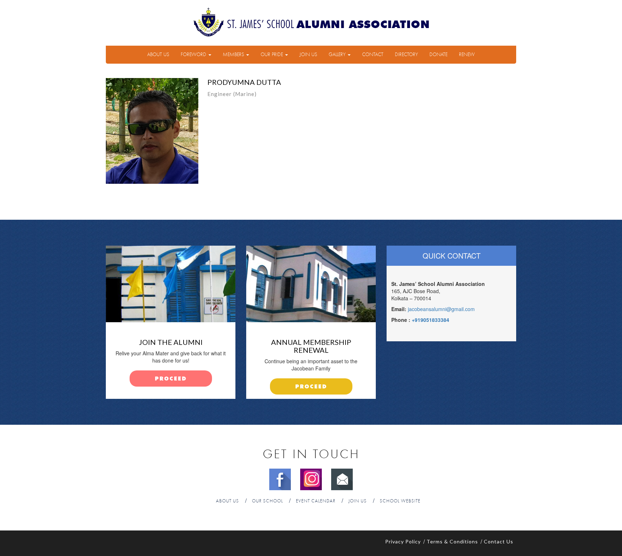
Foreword (194, 54)
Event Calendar (315, 501)
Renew (467, 54)
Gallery (338, 54)
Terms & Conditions (452, 541)
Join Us (308, 54)
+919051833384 (430, 319)
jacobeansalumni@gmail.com (441, 309)
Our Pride (272, 54)
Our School (267, 501)
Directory (406, 54)
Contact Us (498, 541)
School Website (400, 501)
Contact (372, 54)
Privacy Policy (403, 541)
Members (234, 54)
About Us (158, 54)
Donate (438, 54)
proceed (171, 379)
